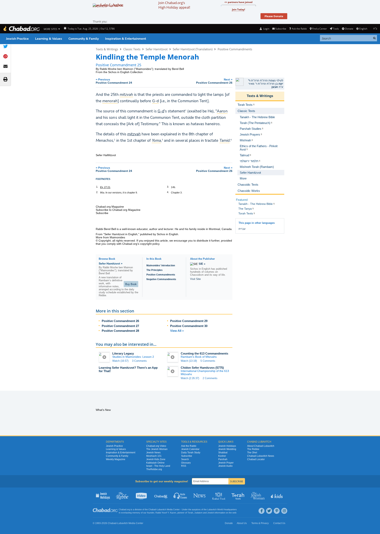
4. (168, 192)
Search (185, 459)
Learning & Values (48, 39)
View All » (177, 330)
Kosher (222, 456)
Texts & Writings (107, 49)
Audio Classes (180, 495)
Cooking (219, 495)
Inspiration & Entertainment (125, 39)
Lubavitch (161, 509)
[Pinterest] (277, 511)
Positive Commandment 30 (188, 326)
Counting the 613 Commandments (204, 353)
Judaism (198, 512)
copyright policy (149, 243)
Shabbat (222, 452)
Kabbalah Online (155, 462)
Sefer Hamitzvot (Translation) (192, 49)
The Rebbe (253, 449)
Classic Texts (131, 49)
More (243, 178)
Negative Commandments (161, 279)
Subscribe (186, 456)
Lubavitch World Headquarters (222, 509)
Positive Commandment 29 (188, 321)
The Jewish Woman (157, 449)
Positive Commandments (235, 49)
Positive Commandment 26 (120, 321)
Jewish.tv (141, 495)
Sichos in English (167, 234)
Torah (190, 512)
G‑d (161, 111)
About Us (242, 523)
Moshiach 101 (154, 456)
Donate (349, 28)
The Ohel (252, 452)
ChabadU (161, 495)
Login (266, 28)
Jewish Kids (277, 495)
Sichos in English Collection (125, 72)
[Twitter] (269, 511)
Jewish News (153, 452)
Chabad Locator (256, 459)
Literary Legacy (123, 353)
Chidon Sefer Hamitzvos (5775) (202, 367)
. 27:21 (105, 187)
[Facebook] (262, 511)
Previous (114, 81)
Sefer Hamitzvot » (110, 263)
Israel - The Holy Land (158, 466)
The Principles (154, 270)
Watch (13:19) (189, 360)
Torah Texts (238, 495)
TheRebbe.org (154, 469)
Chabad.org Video (156, 446)
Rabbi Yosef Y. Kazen (165, 512)
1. (97, 186)
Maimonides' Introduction (160, 265)
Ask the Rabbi (299, 28)
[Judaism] (21, 28)
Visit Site (195, 278)
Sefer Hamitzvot (157, 49)
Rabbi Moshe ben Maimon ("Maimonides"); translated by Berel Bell (142, 68)
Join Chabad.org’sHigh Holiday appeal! (174, 5)
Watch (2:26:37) (190, 378)
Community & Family (83, 39)
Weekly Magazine (115, 459)
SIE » (202, 263)
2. (97, 192)
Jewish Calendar (190, 449)
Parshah (222, 459)
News (199, 495)
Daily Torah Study (190, 452)
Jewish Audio (225, 466)
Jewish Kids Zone (155, 459)
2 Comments (210, 378)
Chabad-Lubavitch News (260, 456)
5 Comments (207, 360)
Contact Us (279, 523)
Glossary (186, 462)
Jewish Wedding (227, 449)
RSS (183, 466)
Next (214, 81)
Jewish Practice (17, 39)
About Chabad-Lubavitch (260, 446)
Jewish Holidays (227, 446)
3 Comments (139, 360)
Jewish (210, 512)
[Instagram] (284, 511)
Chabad (152, 509)
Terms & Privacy (260, 523)
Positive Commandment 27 (120, 326)
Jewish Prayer (226, 462)
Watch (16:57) (120, 360)
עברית (242, 228)
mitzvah (134, 134)
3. (168, 186)
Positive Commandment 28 (120, 330)
